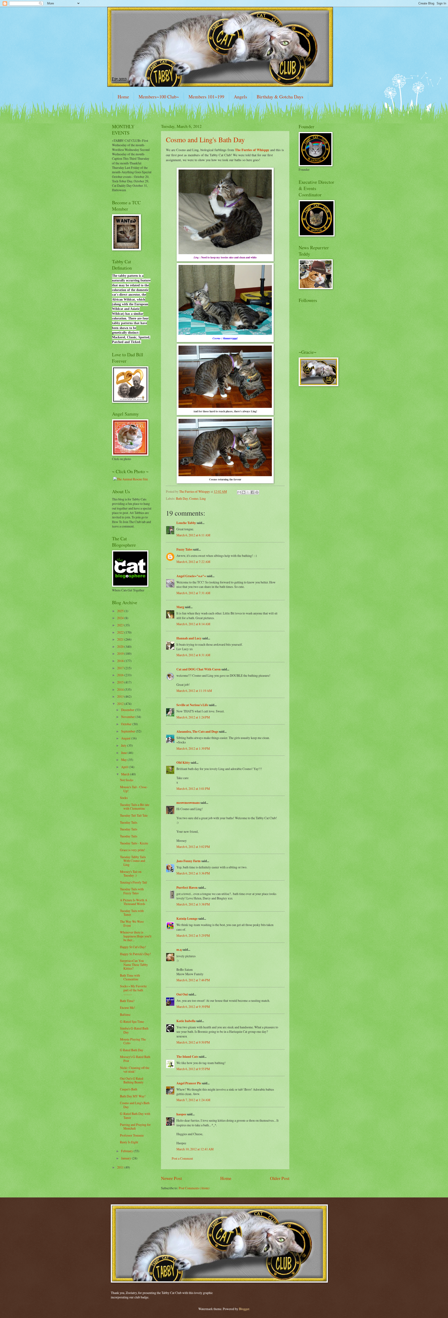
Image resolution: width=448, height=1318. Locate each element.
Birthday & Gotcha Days (280, 97)
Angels (240, 97)
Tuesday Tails (128, 822)
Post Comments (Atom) (194, 1188)
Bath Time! (127, 1001)
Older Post (279, 1178)
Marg (180, 607)
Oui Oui (182, 994)
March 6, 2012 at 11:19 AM (194, 690)
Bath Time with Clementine (130, 977)
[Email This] (239, 492)
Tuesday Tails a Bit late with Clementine (134, 806)
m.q (179, 949)
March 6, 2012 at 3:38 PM (193, 904)
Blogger (244, 1309)
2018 (120, 661)
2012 (120, 703)
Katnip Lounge (187, 918)
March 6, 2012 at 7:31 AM (193, 593)
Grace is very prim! (132, 850)
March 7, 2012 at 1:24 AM (193, 1100)
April (125, 767)
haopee (181, 1114)
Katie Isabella (186, 1021)
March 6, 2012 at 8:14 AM (193, 624)
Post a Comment (182, 1158)
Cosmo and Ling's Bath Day (205, 139)
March (125, 774)
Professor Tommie (132, 1135)
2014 (120, 689)
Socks (124, 797)
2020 (120, 646)
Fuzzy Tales (184, 549)
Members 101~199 (206, 97)
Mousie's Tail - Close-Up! (134, 789)
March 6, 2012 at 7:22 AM (193, 561)
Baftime (125, 1014)
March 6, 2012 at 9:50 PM (193, 1042)
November (128, 716)
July (124, 745)
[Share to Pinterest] (257, 492)
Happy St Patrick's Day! (135, 954)
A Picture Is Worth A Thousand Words (133, 902)
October (126, 724)
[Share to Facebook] (252, 492)
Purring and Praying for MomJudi (135, 1126)
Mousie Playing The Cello (133, 1041)
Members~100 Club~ (159, 97)
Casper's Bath (128, 1089)
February (127, 1151)
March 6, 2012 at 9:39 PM (193, 1006)
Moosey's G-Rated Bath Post (135, 1058)
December (128, 710)
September (128, 731)
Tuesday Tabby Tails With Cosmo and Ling (133, 861)
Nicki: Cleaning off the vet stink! (134, 1069)
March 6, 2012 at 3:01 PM (193, 788)
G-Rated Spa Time (132, 1021)
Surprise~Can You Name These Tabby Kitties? (134, 964)
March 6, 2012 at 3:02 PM (193, 846)
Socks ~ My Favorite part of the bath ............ (133, 990)
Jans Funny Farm (188, 861)
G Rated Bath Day (131, 1050)
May (124, 759)
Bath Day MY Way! (133, 1096)
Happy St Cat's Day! (133, 947)
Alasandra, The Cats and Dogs (197, 731)
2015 (120, 682)
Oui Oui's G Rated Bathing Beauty (132, 1080)
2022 (120, 632)
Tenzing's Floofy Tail (133, 882)
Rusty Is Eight (129, 1142)
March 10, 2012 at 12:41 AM (195, 1149)
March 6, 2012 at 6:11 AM (193, 535)
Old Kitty (183, 762)
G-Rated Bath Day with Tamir (135, 1115)
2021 (120, 639)
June (124, 752)
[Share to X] (248, 492)
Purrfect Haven (187, 887)
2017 (120, 668)
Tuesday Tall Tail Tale (134, 815)
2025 (120, 611)
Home (123, 97)
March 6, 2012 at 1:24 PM (193, 717)
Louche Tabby (186, 522)
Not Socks (126, 780)
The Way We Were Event (132, 923)
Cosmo (193, 498)
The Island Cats (187, 1056)
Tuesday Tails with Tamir (132, 913)
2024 (120, 618)
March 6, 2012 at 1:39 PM (193, 748)
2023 (120, 625)
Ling (203, 498)
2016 (120, 675)
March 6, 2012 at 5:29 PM (193, 935)
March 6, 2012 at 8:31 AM (193, 655)
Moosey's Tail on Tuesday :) (130, 873)
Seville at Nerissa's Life (192, 705)
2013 (120, 696)
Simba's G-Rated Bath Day (134, 1030)
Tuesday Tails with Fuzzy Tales (132, 891)
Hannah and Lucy (189, 638)
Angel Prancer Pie (188, 1083)
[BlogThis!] (243, 492)
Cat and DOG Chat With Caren (198, 669)
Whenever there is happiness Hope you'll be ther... (135, 936)
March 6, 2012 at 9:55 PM (193, 1069)
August (126, 738)
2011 (120, 1167)
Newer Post (171, 1178)
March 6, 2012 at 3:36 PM (193, 873)
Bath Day (182, 498)
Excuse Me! (127, 1007)
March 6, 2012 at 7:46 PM (193, 980)
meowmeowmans (188, 802)
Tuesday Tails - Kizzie (134, 843)
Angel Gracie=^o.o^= (191, 576)
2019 (120, 653)
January (126, 1158)
